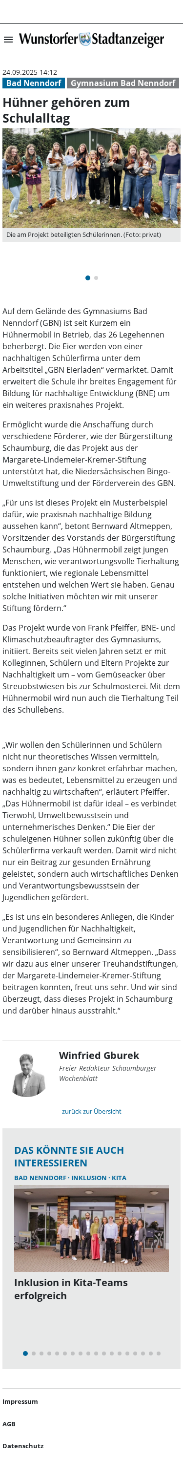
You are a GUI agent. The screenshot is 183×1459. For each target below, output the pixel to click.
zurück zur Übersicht (92, 1111)
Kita (119, 1177)
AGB (9, 1423)
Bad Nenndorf (33, 83)
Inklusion (89, 1177)
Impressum (20, 1401)
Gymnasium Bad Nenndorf (123, 83)
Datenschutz (22, 1445)
